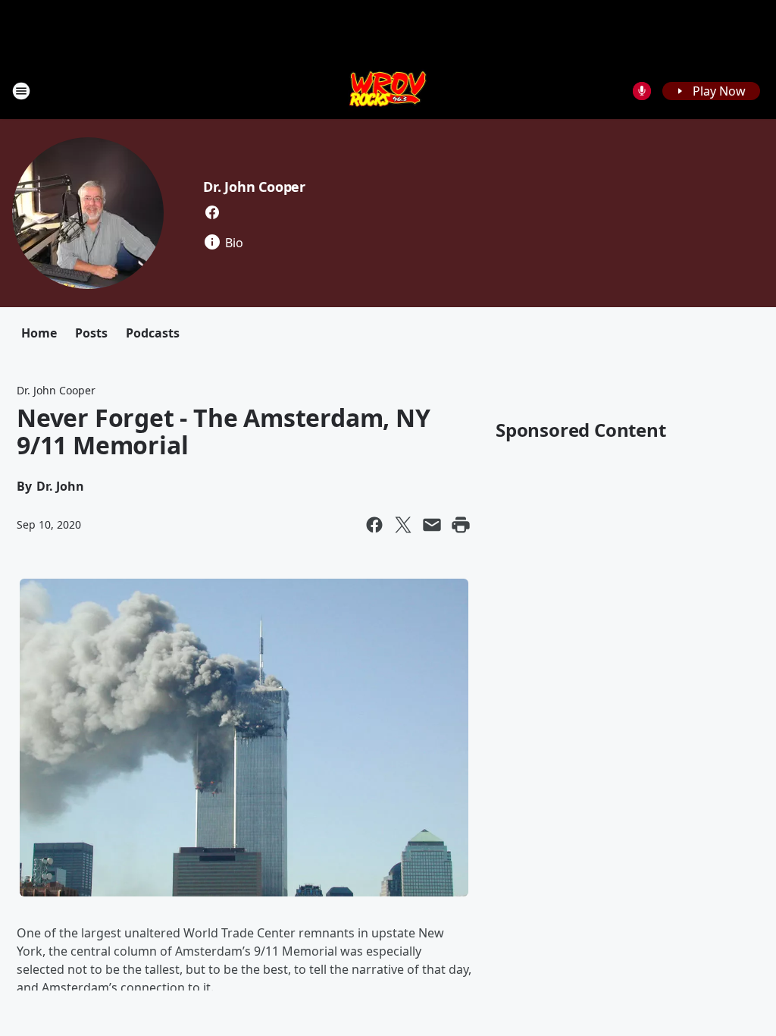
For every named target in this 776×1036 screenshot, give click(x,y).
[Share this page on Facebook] (374, 524)
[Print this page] (460, 524)
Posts (91, 333)
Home (39, 333)
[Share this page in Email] (432, 524)
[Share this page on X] (403, 524)
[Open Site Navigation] (21, 91)
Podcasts (153, 333)
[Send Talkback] (642, 91)
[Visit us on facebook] (212, 212)
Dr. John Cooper (254, 186)
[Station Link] (388, 90)
